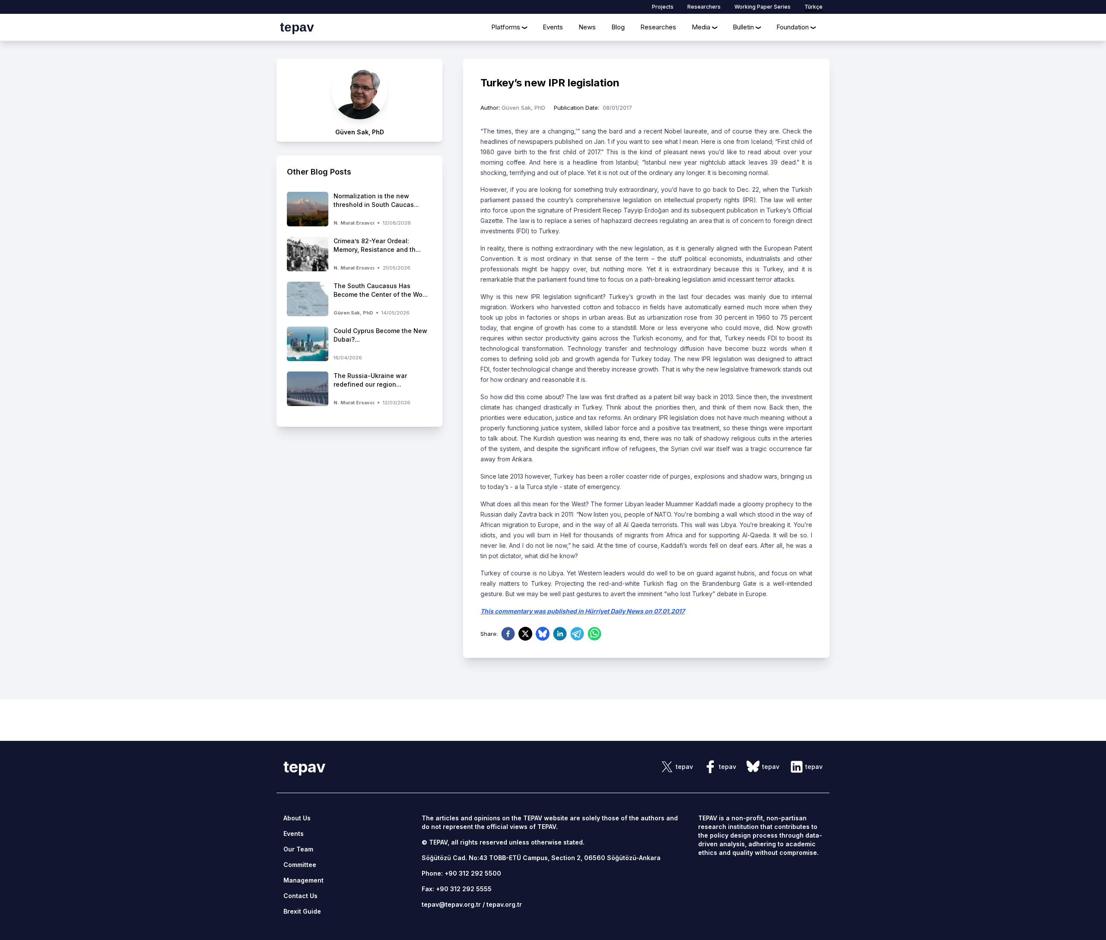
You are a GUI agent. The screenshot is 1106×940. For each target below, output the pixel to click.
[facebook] (508, 634)
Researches (658, 27)
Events (553, 27)
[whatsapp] (594, 634)
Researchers (704, 6)
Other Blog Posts (319, 171)
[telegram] (577, 634)
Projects (663, 6)
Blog (618, 27)
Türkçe (813, 6)
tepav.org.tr (504, 904)
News (587, 27)
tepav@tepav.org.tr (451, 904)
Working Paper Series (762, 6)
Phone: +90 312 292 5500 (461, 873)
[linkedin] (560, 634)
